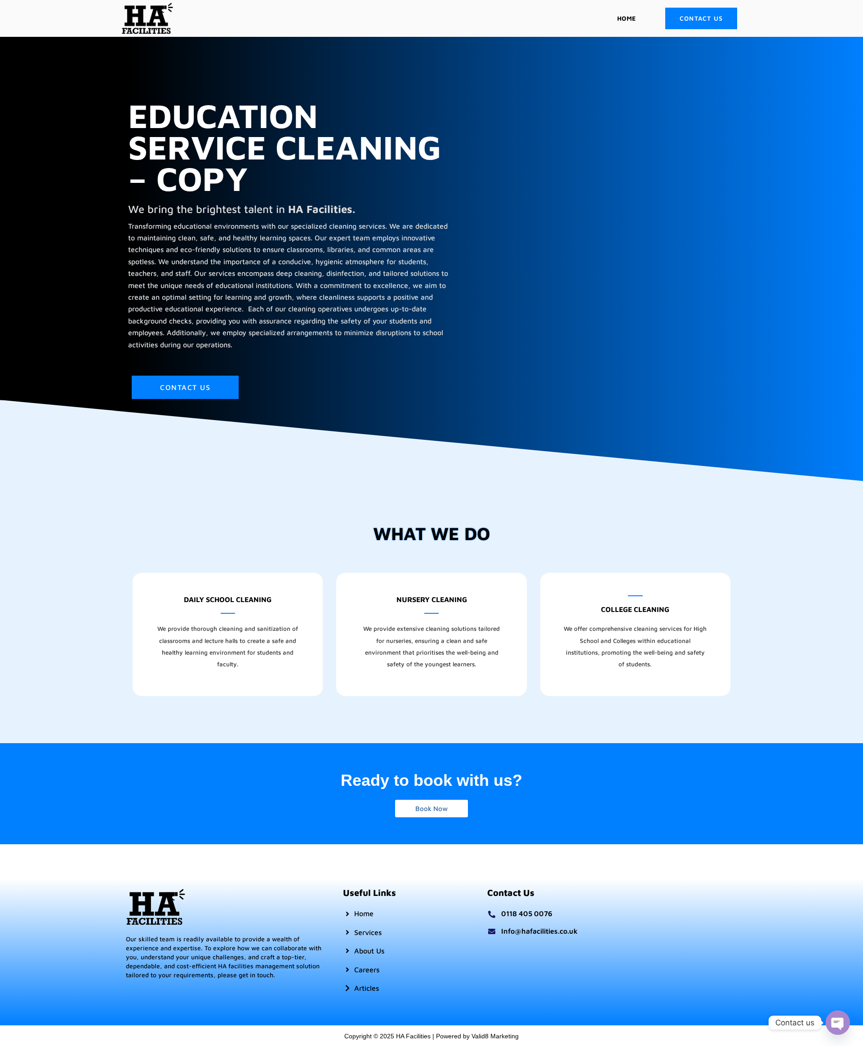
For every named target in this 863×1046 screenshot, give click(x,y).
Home (626, 18)
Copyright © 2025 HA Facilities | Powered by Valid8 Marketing (431, 1036)
